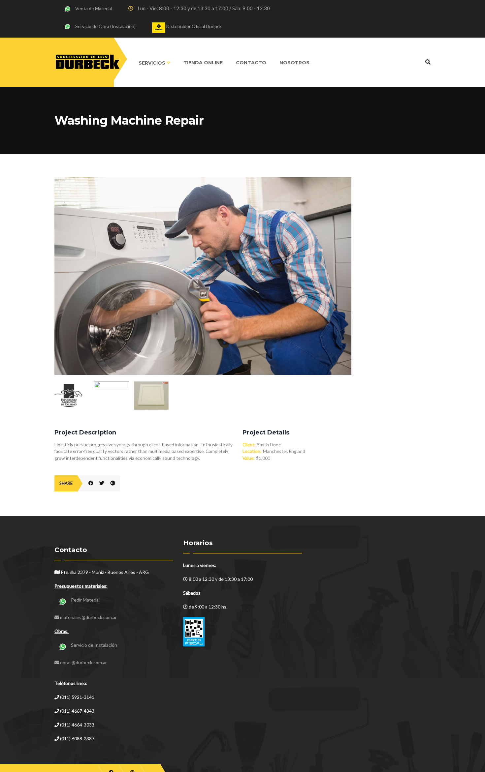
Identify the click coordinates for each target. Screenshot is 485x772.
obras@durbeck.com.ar (83, 662)
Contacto (251, 63)
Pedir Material (85, 600)
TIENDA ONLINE (203, 63)
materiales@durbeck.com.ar (88, 617)
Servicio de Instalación (94, 645)
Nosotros (294, 63)
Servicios (152, 63)
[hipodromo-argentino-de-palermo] (71, 397)
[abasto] (111, 390)
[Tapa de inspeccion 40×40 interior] (151, 395)
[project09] (202, 181)
